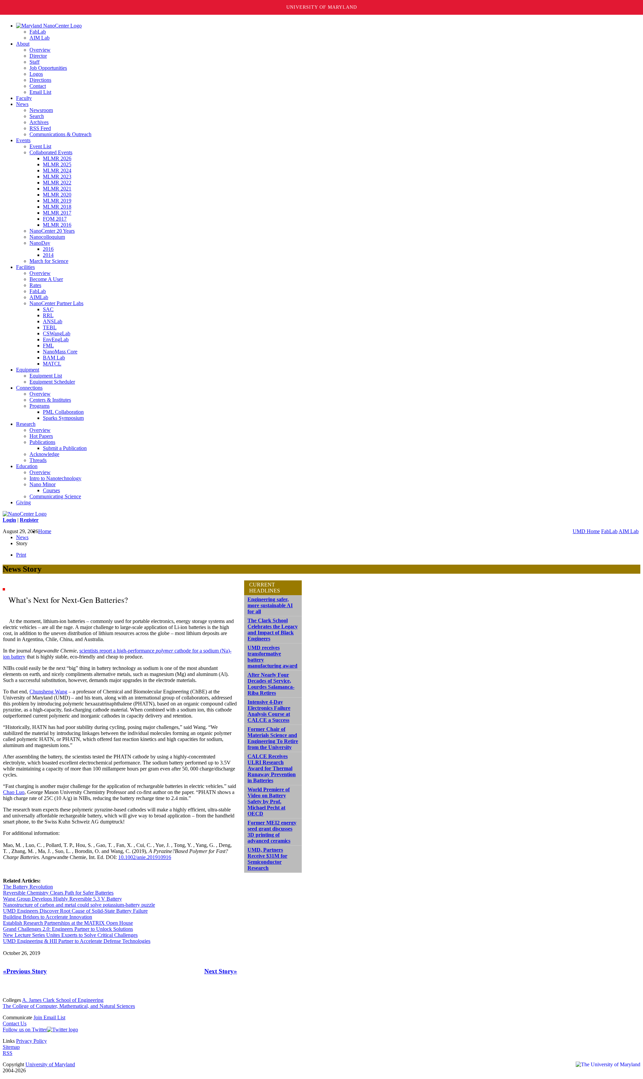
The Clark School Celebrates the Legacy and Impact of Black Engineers (272, 629)
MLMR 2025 (57, 164)
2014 (48, 255)
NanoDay (39, 243)
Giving (23, 502)
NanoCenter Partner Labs (56, 303)
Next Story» (220, 971)
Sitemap (11, 1047)
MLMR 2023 (57, 176)
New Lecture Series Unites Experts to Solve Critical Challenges (70, 935)
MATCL (52, 363)
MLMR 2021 (57, 188)
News (22, 104)
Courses (51, 490)
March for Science (48, 261)
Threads (38, 460)
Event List (40, 146)
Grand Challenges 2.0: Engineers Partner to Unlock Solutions (68, 929)
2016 (48, 249)
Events (23, 140)
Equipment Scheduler (52, 382)
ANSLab (52, 321)
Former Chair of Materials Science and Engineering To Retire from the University (272, 738)
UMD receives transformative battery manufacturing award (272, 657)
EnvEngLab (56, 339)
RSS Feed (40, 128)
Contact (37, 86)
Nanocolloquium (47, 237)
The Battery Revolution (28, 887)
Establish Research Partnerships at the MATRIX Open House (68, 923)
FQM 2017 (55, 219)
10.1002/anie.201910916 (144, 857)
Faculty (24, 98)
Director (38, 56)
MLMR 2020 (57, 194)
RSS (7, 1053)
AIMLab (38, 297)
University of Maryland (321, 7)
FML (48, 345)
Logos (36, 74)
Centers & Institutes (50, 400)
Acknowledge (44, 454)
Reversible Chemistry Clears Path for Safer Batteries (58, 893)
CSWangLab (56, 333)
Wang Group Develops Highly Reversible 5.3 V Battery (62, 899)
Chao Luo (13, 792)
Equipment (27, 370)
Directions (40, 80)
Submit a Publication (65, 448)
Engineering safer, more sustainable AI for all (270, 605)
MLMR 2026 (57, 158)
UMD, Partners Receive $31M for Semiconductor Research (267, 859)
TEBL (50, 327)
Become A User (46, 279)
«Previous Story (25, 971)
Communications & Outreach (60, 134)
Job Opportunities (48, 68)
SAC (48, 309)
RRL (48, 315)
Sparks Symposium (63, 418)
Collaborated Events (50, 152)
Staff (34, 62)
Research (25, 424)
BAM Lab (54, 357)
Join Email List (49, 1017)
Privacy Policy (31, 1041)
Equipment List (45, 376)
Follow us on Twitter (25, 1029)
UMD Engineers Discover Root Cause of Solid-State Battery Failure (75, 911)
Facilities (25, 267)
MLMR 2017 (57, 213)
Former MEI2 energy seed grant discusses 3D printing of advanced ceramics (271, 832)
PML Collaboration (63, 412)
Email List (40, 92)
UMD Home (586, 531)
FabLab (37, 32)
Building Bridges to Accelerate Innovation (47, 917)
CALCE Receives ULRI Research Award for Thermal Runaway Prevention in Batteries (271, 768)
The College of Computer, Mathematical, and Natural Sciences (69, 1006)
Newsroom (41, 110)
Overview (40, 50)
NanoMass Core (60, 351)
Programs (39, 406)
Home (44, 531)
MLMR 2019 (57, 201)
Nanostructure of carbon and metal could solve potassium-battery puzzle (79, 905)
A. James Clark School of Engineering (62, 1000)
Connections (29, 388)
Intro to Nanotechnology (55, 478)
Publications (42, 442)
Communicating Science (55, 496)
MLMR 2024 (57, 170)
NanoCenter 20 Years (52, 231)
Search (36, 116)
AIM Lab (39, 38)
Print (21, 555)
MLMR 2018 (57, 207)
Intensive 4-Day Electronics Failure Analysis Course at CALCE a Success (268, 711)
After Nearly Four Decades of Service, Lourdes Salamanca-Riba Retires (270, 684)
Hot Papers (41, 436)
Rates (35, 285)
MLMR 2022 (57, 182)
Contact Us (14, 1023)
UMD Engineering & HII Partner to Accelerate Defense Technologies (76, 941)
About (22, 44)
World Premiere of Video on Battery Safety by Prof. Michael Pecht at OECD (268, 801)
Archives (39, 122)
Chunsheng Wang (48, 691)
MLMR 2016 (57, 225)
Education (27, 466)
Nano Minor (42, 484)
